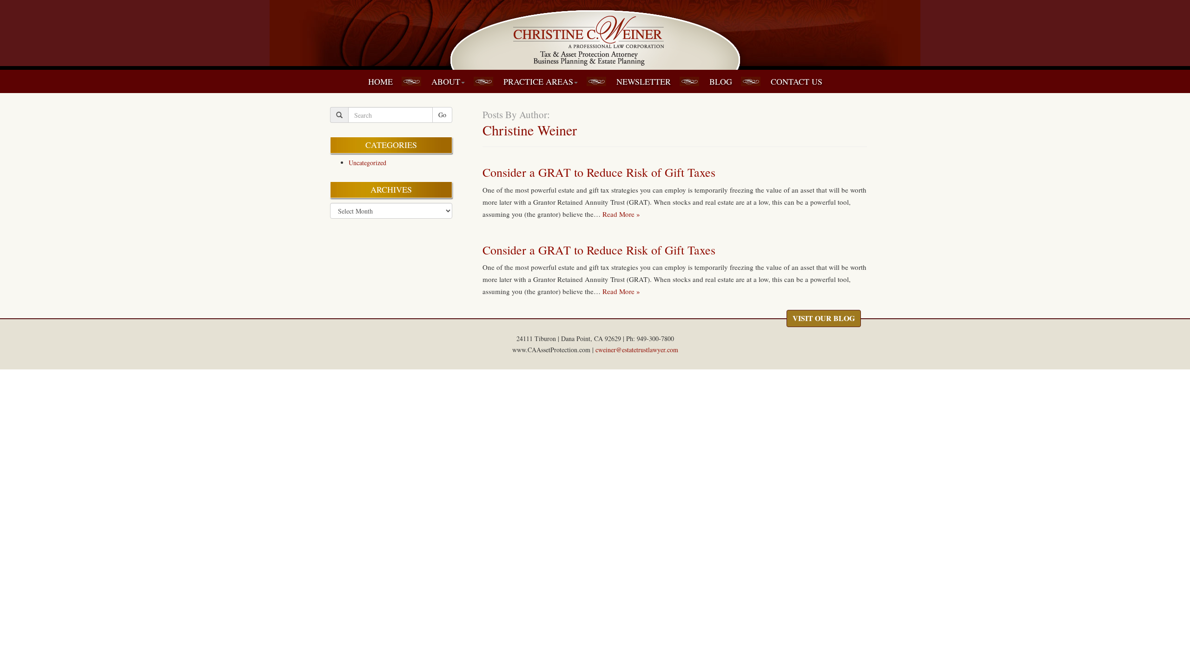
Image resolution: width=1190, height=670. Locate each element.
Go (442, 114)
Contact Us (796, 81)
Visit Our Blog (824, 318)
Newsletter (643, 81)
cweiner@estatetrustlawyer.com (636, 349)
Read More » (621, 214)
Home (380, 81)
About (445, 81)
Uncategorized (367, 162)
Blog (720, 81)
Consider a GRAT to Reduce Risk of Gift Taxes (599, 172)
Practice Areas (538, 81)
